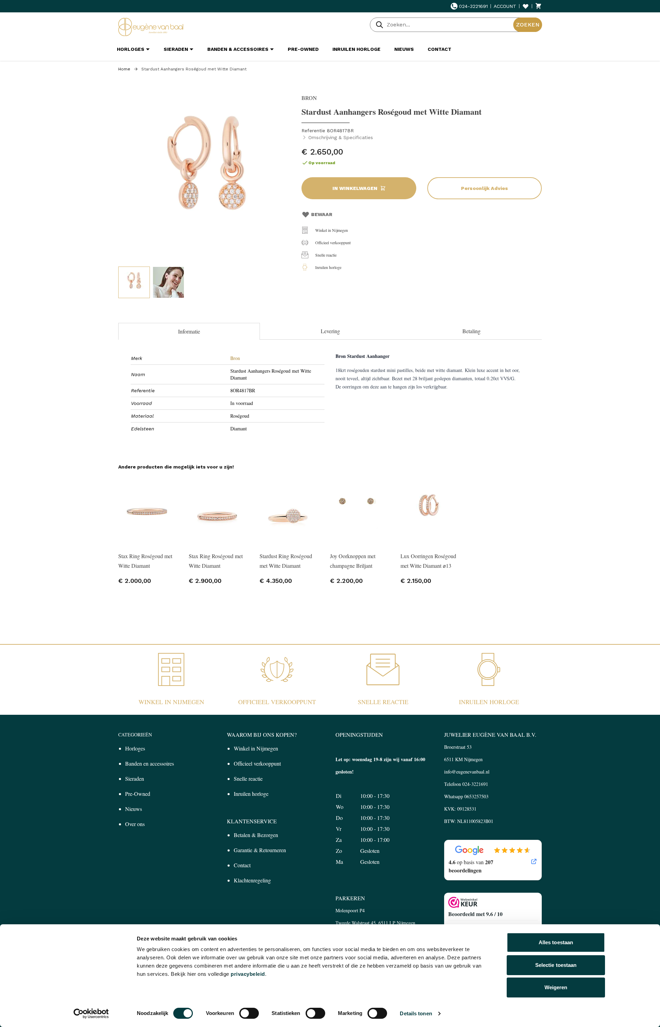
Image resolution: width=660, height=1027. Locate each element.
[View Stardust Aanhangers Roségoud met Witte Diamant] (134, 282)
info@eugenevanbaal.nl (467, 771)
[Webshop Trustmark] (493, 902)
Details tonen (416, 1013)
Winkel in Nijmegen (331, 230)
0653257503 (476, 796)
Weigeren (556, 987)
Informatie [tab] (189, 331)
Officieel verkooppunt (333, 242)
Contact (242, 865)
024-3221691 (473, 6)
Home (124, 69)
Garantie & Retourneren (260, 850)
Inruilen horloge (328, 267)
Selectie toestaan (556, 965)
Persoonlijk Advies (484, 188)
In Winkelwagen (354, 188)
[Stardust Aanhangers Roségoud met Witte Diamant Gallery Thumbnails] (151, 282)
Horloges (135, 748)
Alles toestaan (556, 942)
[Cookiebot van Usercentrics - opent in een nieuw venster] (91, 1013)
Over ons (135, 823)
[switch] (249, 1013)
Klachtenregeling (252, 880)
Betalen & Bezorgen (256, 834)
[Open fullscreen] (206, 174)
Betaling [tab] (471, 331)
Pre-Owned (137, 793)
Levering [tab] (330, 331)
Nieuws (133, 808)
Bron (235, 358)
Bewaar (321, 214)
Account (505, 6)
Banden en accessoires (149, 763)
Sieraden (134, 778)
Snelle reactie (326, 255)
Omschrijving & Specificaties (340, 137)
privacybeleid (248, 974)
